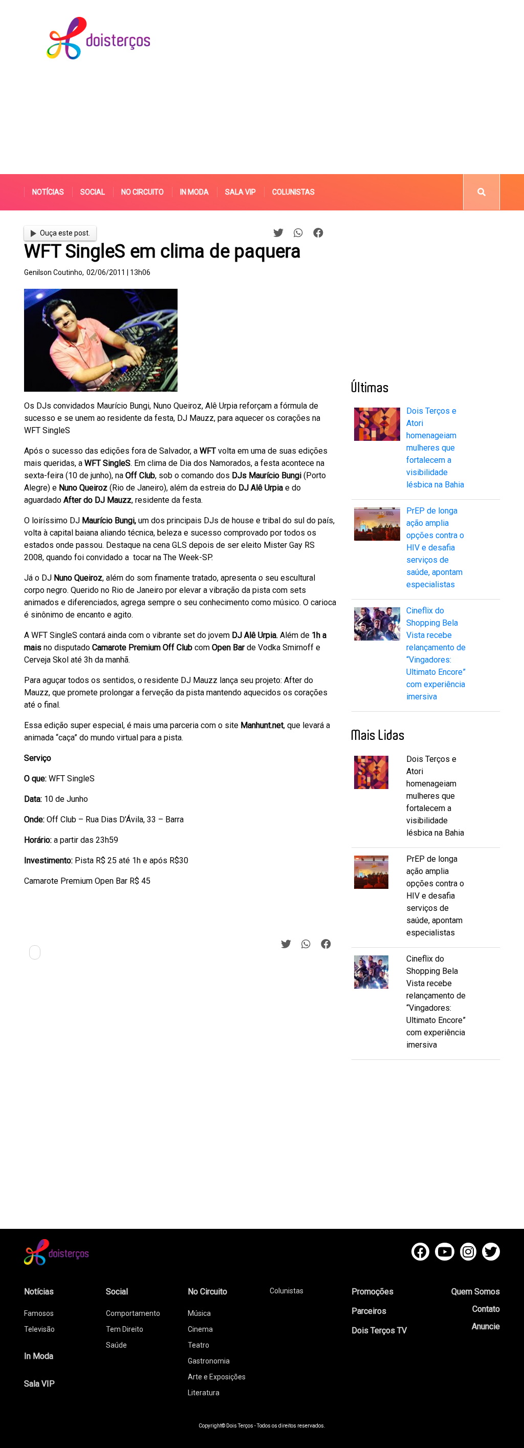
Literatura (204, 1393)
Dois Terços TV (379, 1330)
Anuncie (486, 1326)
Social (92, 192)
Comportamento (133, 1313)
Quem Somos (475, 1291)
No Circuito (142, 192)
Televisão (39, 1329)
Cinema (200, 1329)
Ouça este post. (65, 233)
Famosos (39, 1313)
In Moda (194, 192)
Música (199, 1313)
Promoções (373, 1291)
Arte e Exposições (217, 1377)
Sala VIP (240, 192)
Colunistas (293, 192)
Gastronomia (209, 1361)
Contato (486, 1309)
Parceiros (369, 1311)
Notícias (48, 192)
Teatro (198, 1345)
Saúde (116, 1345)
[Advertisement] (356, 87)
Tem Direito (124, 1329)
